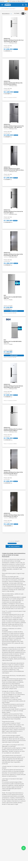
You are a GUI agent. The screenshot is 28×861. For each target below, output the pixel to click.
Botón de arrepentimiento (14, 840)
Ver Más (14, 859)
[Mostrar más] (14, 546)
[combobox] (14, 9)
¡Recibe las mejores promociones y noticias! (14, 817)
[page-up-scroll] (23, 848)
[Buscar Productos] (26, 8)
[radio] (23, 13)
